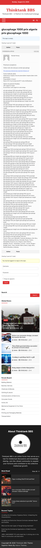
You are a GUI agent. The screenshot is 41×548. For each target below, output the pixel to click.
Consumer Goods (6, 399)
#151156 (36, 51)
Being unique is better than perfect (23, 368)
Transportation (6, 416)
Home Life (4, 402)
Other (3, 409)
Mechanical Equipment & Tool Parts (12, 406)
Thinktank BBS (20, 9)
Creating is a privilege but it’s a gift (23, 357)
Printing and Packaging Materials (11, 413)
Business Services (6, 385)
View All (34, 471)
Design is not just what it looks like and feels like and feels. (18, 324)
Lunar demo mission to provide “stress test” (24, 502)
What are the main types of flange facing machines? (17, 526)
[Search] (37, 20)
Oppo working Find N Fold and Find (23, 479)
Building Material (6, 382)
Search (4, 292)
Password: (6, 272)
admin (7, 328)
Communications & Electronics (10, 396)
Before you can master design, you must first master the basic (25, 336)
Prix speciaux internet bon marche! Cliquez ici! (16, 71)
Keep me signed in (9, 279)
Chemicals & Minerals (7, 389)
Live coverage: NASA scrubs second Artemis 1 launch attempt (23, 490)
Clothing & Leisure (7, 392)
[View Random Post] (33, 20)
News (5, 320)
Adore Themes (20, 545)
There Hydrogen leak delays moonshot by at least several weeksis (24, 347)
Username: (6, 266)
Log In (6, 282)
